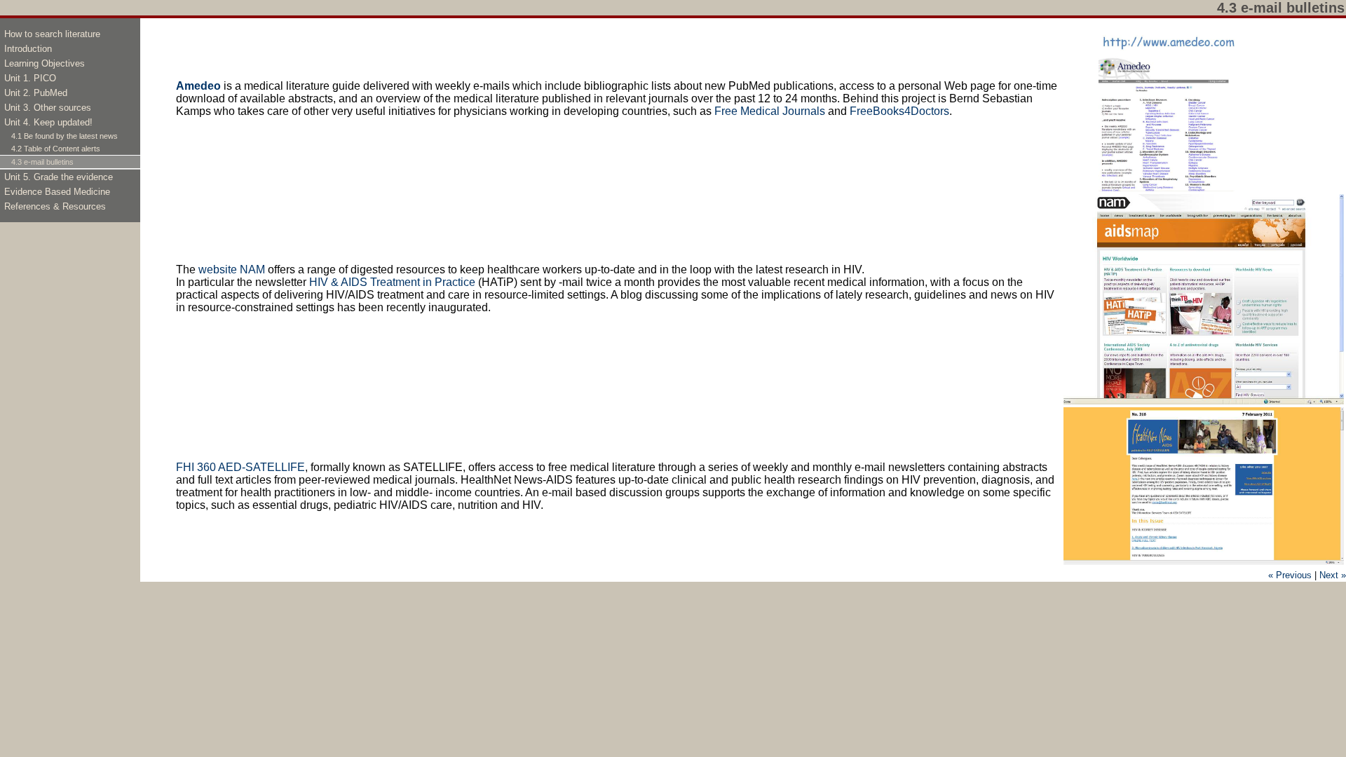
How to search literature (52, 34)
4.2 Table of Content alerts (55, 148)
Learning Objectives (44, 63)
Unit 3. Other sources (47, 107)
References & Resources (55, 206)
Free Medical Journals (769, 111)
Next (1332, 575)
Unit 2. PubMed (35, 93)
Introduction (28, 48)
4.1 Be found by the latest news (64, 136)
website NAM (233, 269)
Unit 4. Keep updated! (48, 122)
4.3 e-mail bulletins (42, 162)
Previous (1290, 575)
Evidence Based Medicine (57, 191)
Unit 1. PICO (30, 78)
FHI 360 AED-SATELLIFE (240, 467)
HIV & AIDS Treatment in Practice (392, 282)
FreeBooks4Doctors (899, 111)
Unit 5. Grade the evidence (58, 177)
